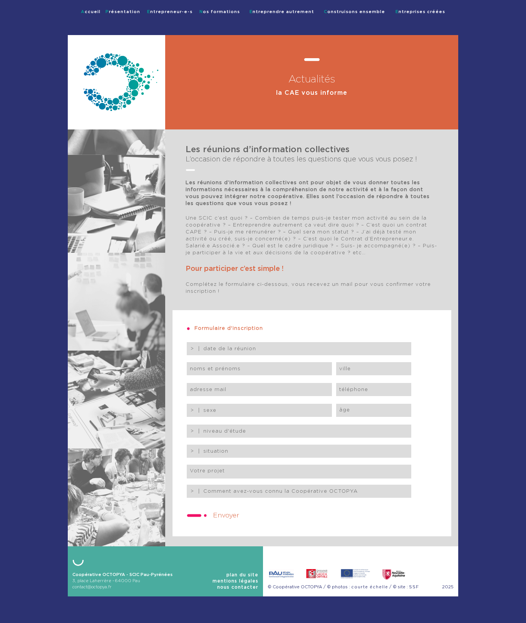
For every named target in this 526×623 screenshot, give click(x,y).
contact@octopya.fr (92, 587)
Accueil (91, 12)
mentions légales (235, 581)
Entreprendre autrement (282, 12)
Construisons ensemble (354, 12)
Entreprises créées (420, 12)
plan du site (242, 575)
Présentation (123, 12)
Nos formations (219, 12)
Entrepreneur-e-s (170, 12)
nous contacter (237, 587)
